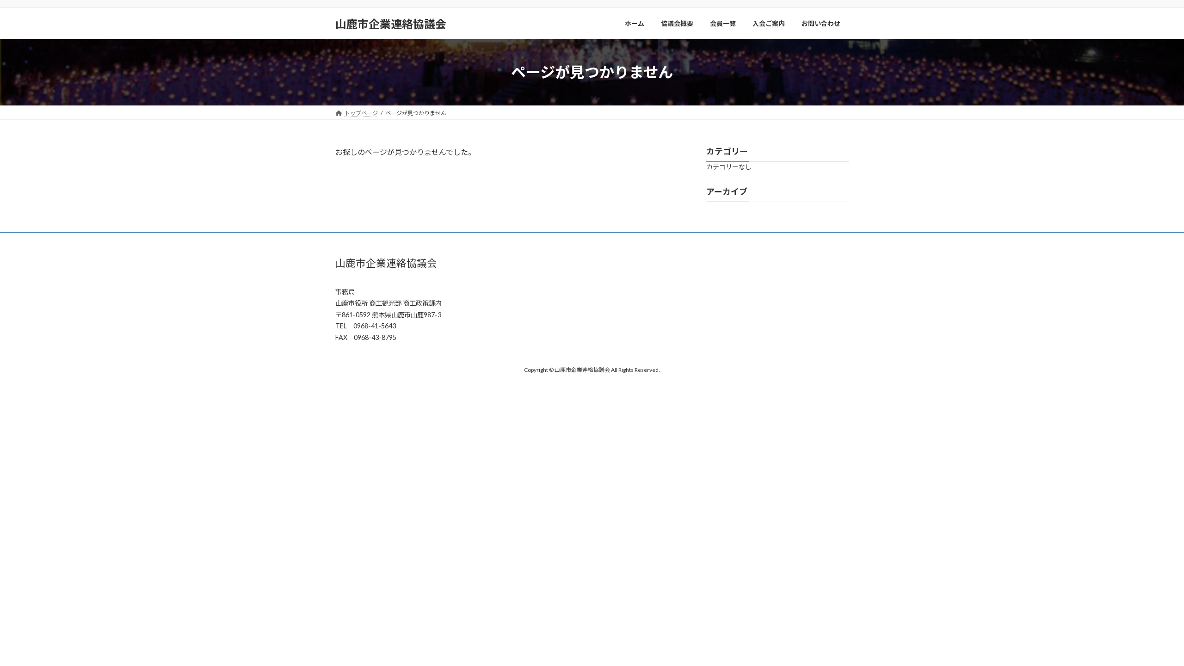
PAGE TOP (1149, 637)
